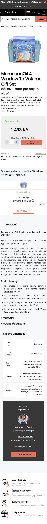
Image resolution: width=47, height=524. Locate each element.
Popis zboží (11, 224)
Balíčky (14, 26)
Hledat (41, 19)
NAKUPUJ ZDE (21, 6)
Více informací (7, 111)
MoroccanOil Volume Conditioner (20, 298)
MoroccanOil (40, 153)
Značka (8, 156)
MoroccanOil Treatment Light (18, 305)
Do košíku (30, 142)
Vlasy (7, 26)
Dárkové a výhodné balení (30, 26)
